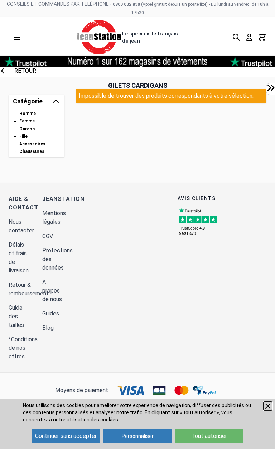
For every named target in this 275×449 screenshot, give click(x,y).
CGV (47, 236)
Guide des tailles (16, 316)
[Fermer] (268, 406)
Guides (50, 313)
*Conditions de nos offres (23, 348)
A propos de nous (52, 291)
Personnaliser (138, 436)
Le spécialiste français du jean (150, 37)
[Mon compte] (249, 37)
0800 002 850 (126, 4)
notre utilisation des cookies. (86, 420)
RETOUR (25, 70)
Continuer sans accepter (66, 436)
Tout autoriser (209, 436)
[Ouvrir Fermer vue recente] (270, 87)
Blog (48, 327)
